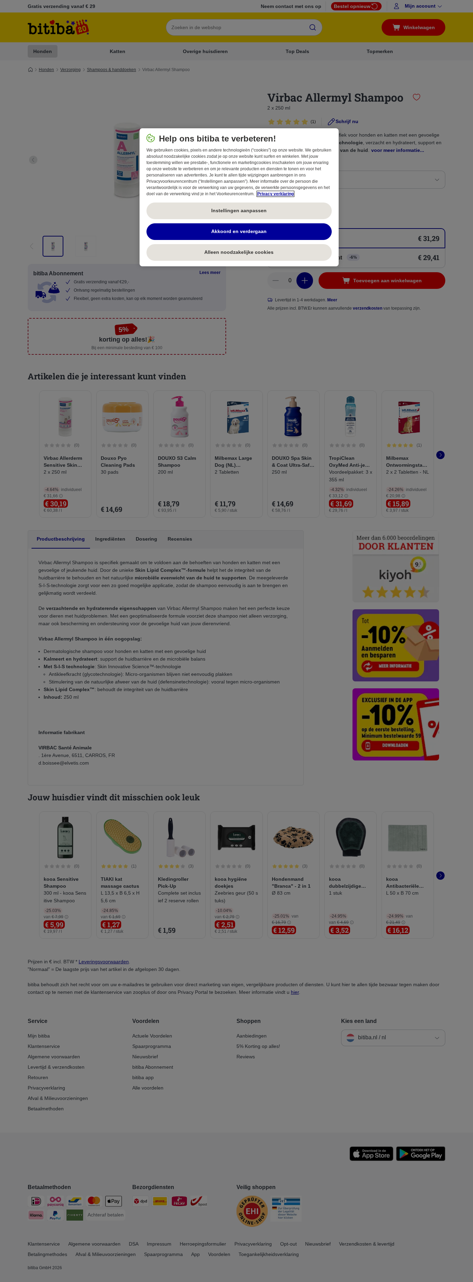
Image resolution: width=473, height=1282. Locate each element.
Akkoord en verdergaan (239, 231)
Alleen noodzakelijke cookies (239, 252)
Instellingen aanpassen (239, 210)
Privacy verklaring (275, 193)
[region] (239, 197)
